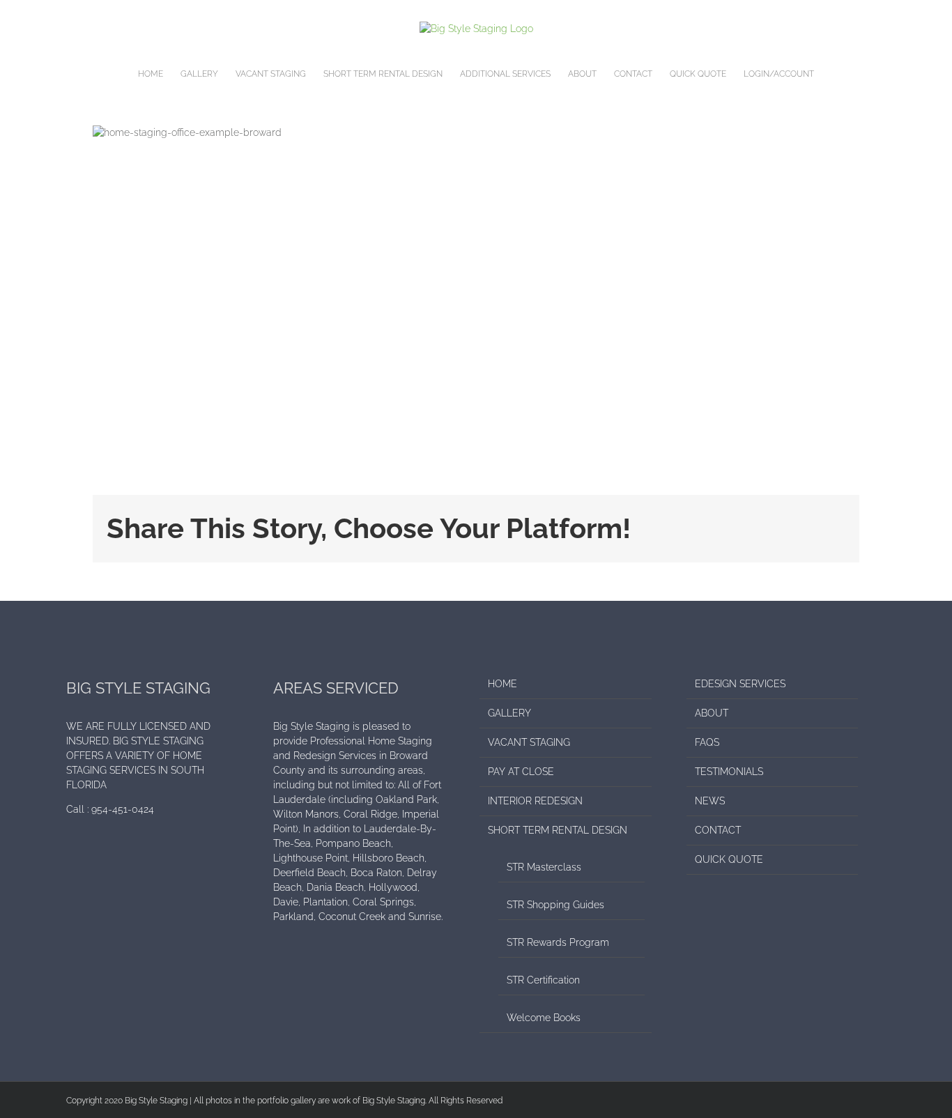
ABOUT (711, 713)
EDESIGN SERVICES (740, 683)
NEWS (710, 800)
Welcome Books (544, 1017)
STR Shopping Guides (555, 904)
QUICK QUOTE (729, 859)
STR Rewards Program (558, 942)
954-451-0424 (122, 809)
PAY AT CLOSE (521, 771)
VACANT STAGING (529, 742)
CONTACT (718, 830)
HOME (502, 683)
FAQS (707, 742)
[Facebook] (70, 858)
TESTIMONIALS (729, 771)
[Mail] (89, 858)
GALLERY (509, 713)
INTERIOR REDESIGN (535, 800)
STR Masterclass (544, 867)
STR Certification (543, 980)
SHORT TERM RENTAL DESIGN (557, 830)
